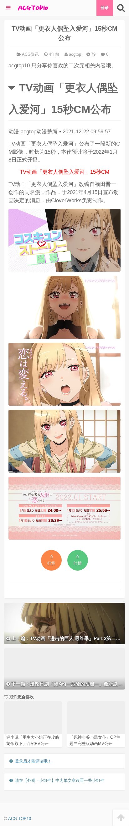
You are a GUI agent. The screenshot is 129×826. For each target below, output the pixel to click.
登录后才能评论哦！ (33, 761)
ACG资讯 (30, 54)
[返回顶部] (121, 817)
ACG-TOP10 (19, 818)
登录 (105, 7)
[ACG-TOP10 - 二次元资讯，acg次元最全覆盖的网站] (32, 8)
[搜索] (121, 8)
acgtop (74, 54)
